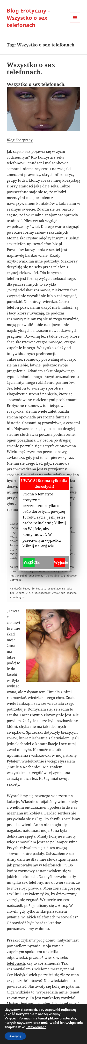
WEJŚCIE (29, 562)
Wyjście (59, 562)
